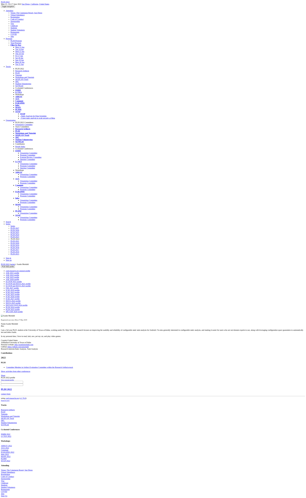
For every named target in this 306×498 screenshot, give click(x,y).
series (13, 264)
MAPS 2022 (6, 456)
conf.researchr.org (12, 398)
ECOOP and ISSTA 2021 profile (18, 284)
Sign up (9, 260)
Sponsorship (15, 21)
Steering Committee (27, 159)
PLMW (4, 459)
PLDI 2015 (15, 254)
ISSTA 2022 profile (13, 301)
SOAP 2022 (5, 461)
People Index (20, 147)
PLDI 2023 (15, 237)
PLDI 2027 (15, 228)
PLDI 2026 (15, 230)
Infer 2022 (5, 454)
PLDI (17, 73)
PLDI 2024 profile (13, 307)
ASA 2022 (5, 448)
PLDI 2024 (15, 235)
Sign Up (4, 496)
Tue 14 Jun (19, 49)
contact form (5, 394)
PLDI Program (16, 41)
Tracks (8, 67)
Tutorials (18, 75)
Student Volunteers (18, 30)
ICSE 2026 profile (13, 297)
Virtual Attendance (18, 15)
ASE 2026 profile (12, 279)
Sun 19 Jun (19, 60)
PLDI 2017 (15, 250)
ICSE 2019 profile (13, 290)
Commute (4, 450)
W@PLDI (19, 86)
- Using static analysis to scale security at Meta (37, 118)
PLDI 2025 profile (13, 310)
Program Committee (27, 155)
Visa (12, 24)
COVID (14, 34)
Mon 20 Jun (19, 62)
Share (3, 375)
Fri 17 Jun (19, 56)
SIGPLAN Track (21, 79)
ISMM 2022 (5, 434)
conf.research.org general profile (18, 271)
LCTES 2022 (6, 436)
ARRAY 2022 (6, 446)
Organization (11, 120)
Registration (15, 17)
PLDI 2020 (15, 243)
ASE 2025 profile (12, 277)
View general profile (7, 380)
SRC (17, 82)
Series (13, 226)
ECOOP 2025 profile (14, 282)
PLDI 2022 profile (8, 267)
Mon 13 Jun (19, 47)
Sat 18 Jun (19, 58)
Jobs (12, 36)
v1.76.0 (23, 398)
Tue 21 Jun (19, 64)
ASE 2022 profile (12, 275)
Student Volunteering (23, 84)
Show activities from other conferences (15, 371)
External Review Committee (30, 157)
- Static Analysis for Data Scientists (33, 116)
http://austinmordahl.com (23, 345)
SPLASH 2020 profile (14, 312)
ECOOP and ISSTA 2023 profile (18, 286)
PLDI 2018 (15, 248)
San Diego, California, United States (35, 4)
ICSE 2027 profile (13, 299)
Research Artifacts (22, 71)
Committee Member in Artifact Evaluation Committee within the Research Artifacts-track (39, 367)
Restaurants (15, 32)
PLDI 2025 (15, 233)
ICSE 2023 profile (13, 292)
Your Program (16, 43)
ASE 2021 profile (12, 273)
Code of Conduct (17, 19)
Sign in (8, 258)
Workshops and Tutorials (24, 77)
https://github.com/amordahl (18, 347)
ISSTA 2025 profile (13, 303)
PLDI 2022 (5, 264)
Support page (5, 400)
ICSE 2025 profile (13, 294)
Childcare (14, 26)
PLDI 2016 (15, 252)
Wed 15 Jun (19, 52)
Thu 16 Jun (19, 54)
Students (14, 28)
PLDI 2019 (15, 245)
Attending (9, 11)
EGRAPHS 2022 (7, 452)
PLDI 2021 (15, 241)
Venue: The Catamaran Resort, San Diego (26, 13)
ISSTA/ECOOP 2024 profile (16, 305)
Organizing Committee (24, 125)
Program (9, 39)
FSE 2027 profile (12, 288)
